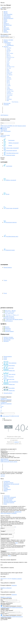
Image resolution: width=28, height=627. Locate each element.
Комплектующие (10, 155)
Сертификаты (10, 45)
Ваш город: (10, 310)
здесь (16, 542)
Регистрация (7, 131)
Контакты (4, 128)
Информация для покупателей (11, 484)
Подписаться (4, 452)
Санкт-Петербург (8, 14)
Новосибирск (7, 15)
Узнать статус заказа (5, 127)
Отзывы (9, 44)
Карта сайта (7, 486)
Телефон (3, 531)
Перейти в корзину (17, 578)
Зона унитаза (11, 374)
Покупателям (7, 103)
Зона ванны (11, 365)
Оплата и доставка (8, 39)
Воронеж (6, 31)
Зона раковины (12, 363)
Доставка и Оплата (8, 482)
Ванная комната (8, 356)
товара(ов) (4, 398)
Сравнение (8, 329)
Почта (2, 548)
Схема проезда (6, 416)
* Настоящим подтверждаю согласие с (12, 606)
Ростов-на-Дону (8, 25)
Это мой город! (4, 35)
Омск (5, 22)
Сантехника (11, 140)
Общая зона (11, 370)
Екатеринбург (7, 17)
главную (16, 442)
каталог (4, 136)
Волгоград (6, 27)
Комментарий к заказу (6, 534)
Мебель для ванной (13, 142)
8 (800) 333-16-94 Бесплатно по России (9, 317)
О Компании (7, 42)
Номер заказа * (4, 613)
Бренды (5, 46)
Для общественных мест (12, 153)
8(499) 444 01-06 (5, 125)
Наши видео (4, 129)
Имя (2, 600)
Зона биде (11, 376)
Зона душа (11, 368)
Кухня (10, 145)
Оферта (5, 490)
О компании (7, 481)
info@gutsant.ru (4, 115)
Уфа (5, 26)
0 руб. (2, 406)
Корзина (7, 326)
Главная (6, 41)
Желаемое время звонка (7, 603)
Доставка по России (9, 338)
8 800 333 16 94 (15, 416)
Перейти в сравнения (6, 403)
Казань (5, 19)
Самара (5, 21)
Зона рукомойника (13, 381)
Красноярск (7, 29)
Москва (5, 11)
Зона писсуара (10, 379)
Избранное (8, 328)
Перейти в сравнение (6, 597)
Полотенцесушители (11, 150)
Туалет (5, 357)
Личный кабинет (9, 331)
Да (1, 7)
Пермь (5, 30)
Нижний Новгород (8, 18)
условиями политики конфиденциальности (12, 607)
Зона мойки (11, 388)
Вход (2, 131)
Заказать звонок (22, 125)
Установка (6, 104)
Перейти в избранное (6, 399)
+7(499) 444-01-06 (9, 319)
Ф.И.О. (3, 528)
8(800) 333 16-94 (13, 125)
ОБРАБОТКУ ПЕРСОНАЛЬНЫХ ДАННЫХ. (11, 512)
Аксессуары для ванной (12, 148)
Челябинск (6, 23)
